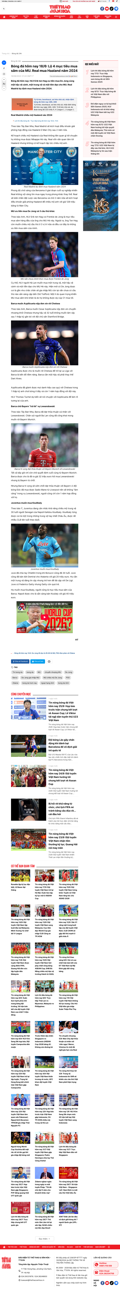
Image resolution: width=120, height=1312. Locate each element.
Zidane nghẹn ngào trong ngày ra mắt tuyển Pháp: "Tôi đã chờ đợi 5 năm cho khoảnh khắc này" (43, 1187)
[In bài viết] (4, 74)
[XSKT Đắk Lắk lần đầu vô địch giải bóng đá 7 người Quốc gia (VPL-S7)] (68, 1208)
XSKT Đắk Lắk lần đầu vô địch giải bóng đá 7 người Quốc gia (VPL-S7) (68, 1221)
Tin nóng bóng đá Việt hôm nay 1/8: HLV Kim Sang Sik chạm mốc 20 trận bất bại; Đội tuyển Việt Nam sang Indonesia (68, 1116)
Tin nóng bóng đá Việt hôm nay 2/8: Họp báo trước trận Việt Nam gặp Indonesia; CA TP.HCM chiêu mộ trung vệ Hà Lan (44, 1116)
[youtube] (107, 9)
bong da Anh (63, 683)
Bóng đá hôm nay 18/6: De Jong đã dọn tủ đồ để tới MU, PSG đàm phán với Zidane (44, 653)
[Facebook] (109, 1)
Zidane (15, 683)
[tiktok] (112, 9)
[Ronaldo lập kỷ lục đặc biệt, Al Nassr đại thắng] (20, 876)
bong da (30, 672)
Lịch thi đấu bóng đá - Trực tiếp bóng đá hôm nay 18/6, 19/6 (36, 121)
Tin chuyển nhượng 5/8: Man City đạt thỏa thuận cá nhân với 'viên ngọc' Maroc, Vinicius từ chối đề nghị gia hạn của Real (68, 1043)
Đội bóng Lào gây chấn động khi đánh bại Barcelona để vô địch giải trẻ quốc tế (63, 745)
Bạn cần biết (108, 16)
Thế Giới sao (96, 16)
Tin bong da (17, 672)
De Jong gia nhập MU (30, 677)
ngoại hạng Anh (47, 683)
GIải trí (87, 16)
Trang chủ (5, 53)
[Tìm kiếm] (4, 9)
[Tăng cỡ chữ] (4, 79)
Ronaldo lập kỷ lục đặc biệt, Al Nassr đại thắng (20, 887)
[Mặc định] (4, 84)
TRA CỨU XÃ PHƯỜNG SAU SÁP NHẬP (84, 1)
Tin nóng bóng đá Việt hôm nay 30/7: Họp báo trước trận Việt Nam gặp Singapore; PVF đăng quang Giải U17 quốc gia (20, 1188)
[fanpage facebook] (102, 9)
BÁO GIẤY (65, 1)
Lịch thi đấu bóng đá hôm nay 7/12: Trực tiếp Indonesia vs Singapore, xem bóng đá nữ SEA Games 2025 (102, 76)
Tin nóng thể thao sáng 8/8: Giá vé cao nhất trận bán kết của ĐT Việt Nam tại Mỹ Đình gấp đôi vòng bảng (68, 964)
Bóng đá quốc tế (59, 16)
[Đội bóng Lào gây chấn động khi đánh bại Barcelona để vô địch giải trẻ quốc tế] (28, 746)
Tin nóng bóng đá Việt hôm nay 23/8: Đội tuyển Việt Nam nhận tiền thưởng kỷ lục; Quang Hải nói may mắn (63, 840)
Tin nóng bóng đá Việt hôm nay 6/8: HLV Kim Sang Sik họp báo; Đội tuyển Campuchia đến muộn (20, 1041)
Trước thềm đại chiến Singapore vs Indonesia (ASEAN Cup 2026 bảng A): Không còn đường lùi (44, 1041)
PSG (68, 677)
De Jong (68, 672)
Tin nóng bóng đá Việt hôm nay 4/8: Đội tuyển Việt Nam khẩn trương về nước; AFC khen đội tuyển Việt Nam (44, 1078)
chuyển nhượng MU (53, 672)
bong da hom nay (29, 683)
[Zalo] (116, 9)
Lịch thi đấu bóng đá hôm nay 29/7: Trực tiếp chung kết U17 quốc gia (19, 1221)
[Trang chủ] (4, 17)
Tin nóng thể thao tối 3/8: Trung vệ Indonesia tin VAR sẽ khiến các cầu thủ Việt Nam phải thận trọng (68, 1076)
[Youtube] (113, 1)
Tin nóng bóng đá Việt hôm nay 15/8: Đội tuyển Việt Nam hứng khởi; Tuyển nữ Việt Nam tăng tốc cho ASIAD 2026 (68, 891)
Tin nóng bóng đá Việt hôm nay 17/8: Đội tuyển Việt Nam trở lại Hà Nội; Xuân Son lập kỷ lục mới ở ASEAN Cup (44, 891)
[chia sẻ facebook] (4, 68)
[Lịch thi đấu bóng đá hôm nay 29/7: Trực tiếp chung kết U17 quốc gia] (20, 1208)
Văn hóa (71, 16)
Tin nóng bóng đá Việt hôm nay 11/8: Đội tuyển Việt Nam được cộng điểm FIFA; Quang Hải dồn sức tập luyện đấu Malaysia (20, 965)
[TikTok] (117, 1)
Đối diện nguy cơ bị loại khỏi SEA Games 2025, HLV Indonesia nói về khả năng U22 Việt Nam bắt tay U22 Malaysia (103, 109)
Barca (15, 677)
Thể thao (36, 16)
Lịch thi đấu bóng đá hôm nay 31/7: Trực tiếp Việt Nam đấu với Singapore (68, 1150)
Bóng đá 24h (17, 53)
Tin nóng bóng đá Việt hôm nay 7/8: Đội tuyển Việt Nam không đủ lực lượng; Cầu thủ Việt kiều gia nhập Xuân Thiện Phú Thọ (68, 1002)
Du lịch (79, 16)
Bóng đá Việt (46, 16)
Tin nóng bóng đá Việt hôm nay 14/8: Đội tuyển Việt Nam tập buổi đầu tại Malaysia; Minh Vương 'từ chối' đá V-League (20, 926)
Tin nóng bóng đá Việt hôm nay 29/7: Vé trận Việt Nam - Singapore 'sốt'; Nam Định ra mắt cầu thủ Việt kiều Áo (68, 1187)
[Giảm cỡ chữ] (4, 88)
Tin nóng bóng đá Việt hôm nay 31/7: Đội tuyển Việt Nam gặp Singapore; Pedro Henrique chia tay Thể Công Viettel (44, 1153)
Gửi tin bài (103, 1)
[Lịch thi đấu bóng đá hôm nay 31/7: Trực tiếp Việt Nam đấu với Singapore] (68, 1138)
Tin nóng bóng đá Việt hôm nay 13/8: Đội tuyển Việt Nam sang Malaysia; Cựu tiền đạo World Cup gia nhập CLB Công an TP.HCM (44, 927)
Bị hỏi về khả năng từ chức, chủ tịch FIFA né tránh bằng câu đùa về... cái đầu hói (62, 809)
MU (39, 672)
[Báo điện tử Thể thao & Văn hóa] (60, 9)
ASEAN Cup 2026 (13, 16)
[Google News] (63, 77)
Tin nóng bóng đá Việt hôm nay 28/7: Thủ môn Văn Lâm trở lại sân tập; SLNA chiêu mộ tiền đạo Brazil (44, 1222)
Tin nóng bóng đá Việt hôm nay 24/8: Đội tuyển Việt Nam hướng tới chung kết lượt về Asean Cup (62, 777)
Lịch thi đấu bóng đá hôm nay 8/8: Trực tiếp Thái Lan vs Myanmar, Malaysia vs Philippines (44, 1000)
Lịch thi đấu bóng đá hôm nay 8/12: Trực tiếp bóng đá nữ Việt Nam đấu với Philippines (103, 92)
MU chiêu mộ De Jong (53, 677)
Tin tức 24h (26, 16)
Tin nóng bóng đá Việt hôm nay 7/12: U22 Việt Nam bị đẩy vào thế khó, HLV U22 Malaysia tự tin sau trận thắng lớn (103, 148)
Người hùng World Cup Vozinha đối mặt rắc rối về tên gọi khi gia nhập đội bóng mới (20, 1150)
